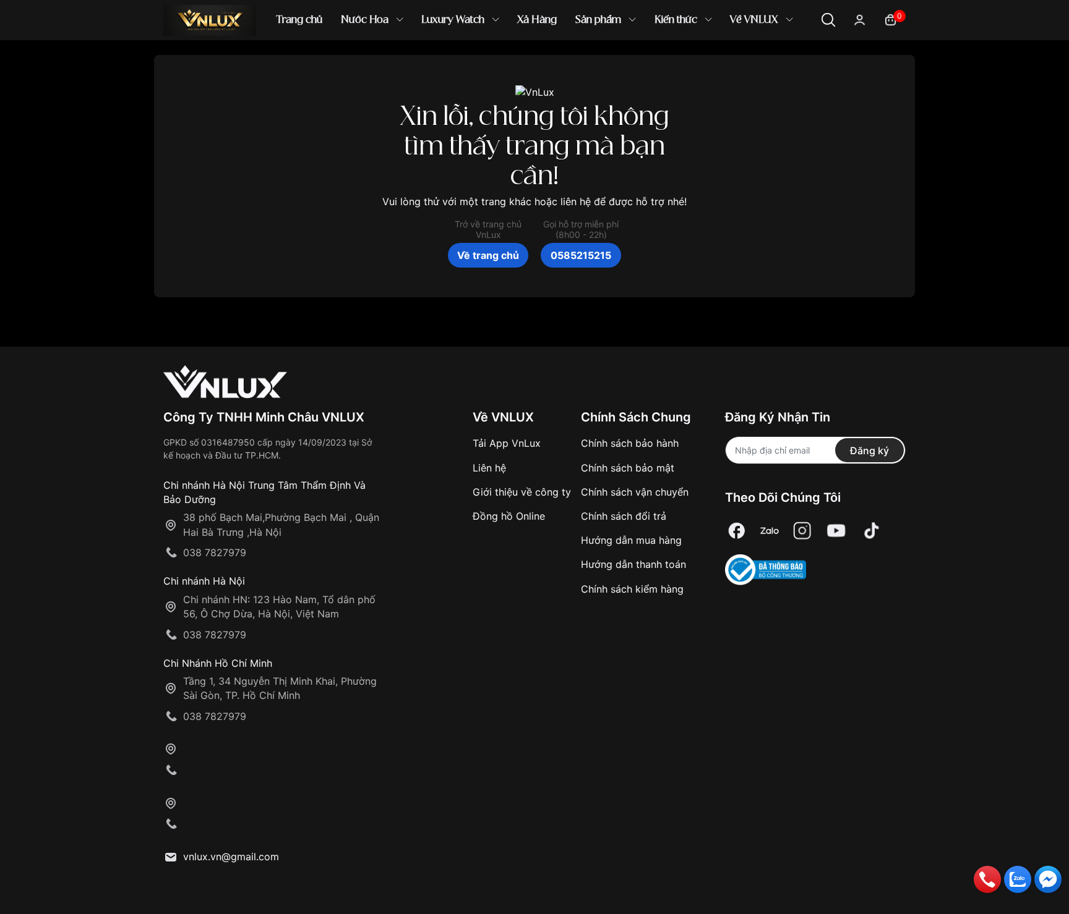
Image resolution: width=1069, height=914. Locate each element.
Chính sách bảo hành (630, 443)
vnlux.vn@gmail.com (231, 856)
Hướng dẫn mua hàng (631, 540)
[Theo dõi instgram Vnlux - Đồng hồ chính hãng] (802, 530)
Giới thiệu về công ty (522, 492)
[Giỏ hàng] (890, 19)
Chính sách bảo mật (627, 468)
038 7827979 (214, 552)
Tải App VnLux (507, 443)
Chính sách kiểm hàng (632, 589)
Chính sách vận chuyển (635, 492)
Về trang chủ (488, 255)
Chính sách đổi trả (623, 516)
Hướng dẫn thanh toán (633, 564)
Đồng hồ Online (509, 516)
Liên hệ (489, 468)
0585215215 (581, 255)
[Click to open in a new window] (737, 530)
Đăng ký (869, 450)
